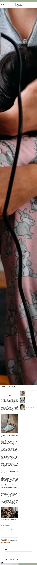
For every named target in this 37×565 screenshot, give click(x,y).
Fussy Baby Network (12, 400)
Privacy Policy (15, 538)
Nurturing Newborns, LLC (5, 448)
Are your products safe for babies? (13, 556)
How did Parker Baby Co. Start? (12, 559)
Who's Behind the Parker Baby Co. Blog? (13, 553)
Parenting (13, 519)
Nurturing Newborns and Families (10, 398)
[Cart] (35, 5)
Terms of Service (3, 539)
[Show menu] (2, 5)
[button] (4, 5)
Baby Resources (7, 519)
